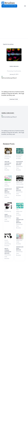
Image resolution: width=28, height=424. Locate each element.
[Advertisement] (14, 24)
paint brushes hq (8, 215)
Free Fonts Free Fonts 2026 (9, 6)
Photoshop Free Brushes (14, 71)
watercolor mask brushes (8, 190)
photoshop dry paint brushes (19, 163)
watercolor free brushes (19, 188)
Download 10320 (14, 99)
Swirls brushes (14, 66)
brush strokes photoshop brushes (8, 251)
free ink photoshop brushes (8, 163)
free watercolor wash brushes (19, 220)
